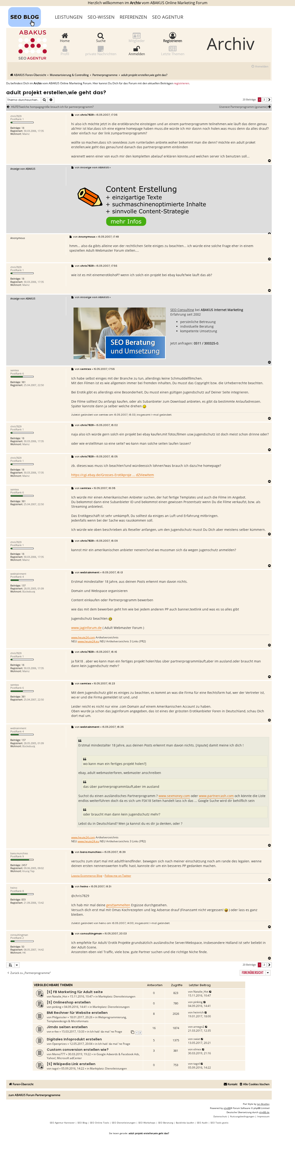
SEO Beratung (165, 1122)
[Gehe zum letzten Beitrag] (210, 992)
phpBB (227, 1108)
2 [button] (264, 99)
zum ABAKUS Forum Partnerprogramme (34, 1095)
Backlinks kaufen (185, 1122)
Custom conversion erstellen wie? (78, 1049)
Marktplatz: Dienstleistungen (116, 996)
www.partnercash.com (216, 796)
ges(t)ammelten (118, 905)
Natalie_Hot (59, 996)
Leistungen (69, 17)
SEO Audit (202, 1122)
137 (23, 585)
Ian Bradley (263, 1104)
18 (22, 127)
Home (65, 40)
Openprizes (59, 1044)
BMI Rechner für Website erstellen (77, 1012)
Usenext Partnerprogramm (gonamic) (243, 107)
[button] (269, 99)
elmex (197, 1049)
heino (102, 923)
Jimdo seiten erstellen (67, 1027)
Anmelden (137, 53)
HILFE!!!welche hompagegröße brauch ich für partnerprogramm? (52, 107)
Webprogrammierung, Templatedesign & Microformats (87, 1019)
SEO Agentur (167, 17)
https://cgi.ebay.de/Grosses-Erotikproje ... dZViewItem (112, 475)
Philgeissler (59, 1017)
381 (23, 382)
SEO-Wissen (101, 17)
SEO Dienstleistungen (124, 1122)
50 (22, 946)
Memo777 (58, 1054)
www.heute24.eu (88, 641)
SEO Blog (82, 1122)
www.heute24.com (83, 637)
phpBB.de (264, 1112)
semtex (103, 414)
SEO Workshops (146, 1122)
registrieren (181, 83)
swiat (196, 1039)
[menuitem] (259, 66)
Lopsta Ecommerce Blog (86, 876)
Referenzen (133, 17)
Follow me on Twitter (118, 876)
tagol (55, 1068)
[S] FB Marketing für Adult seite (75, 992)
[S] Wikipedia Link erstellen (71, 1064)
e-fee (55, 1031)
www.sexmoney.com (174, 796)
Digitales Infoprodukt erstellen (74, 1039)
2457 (24, 865)
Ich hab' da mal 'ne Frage (106, 1031)
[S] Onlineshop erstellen (69, 1002)
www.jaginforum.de (86, 627)
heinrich (198, 1012)
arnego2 (198, 1027)
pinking (56, 1007)
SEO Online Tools (99, 1122)
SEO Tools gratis (219, 1122)
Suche (101, 40)
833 (23, 899)
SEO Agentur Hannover (62, 1122)
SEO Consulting (182, 310)
